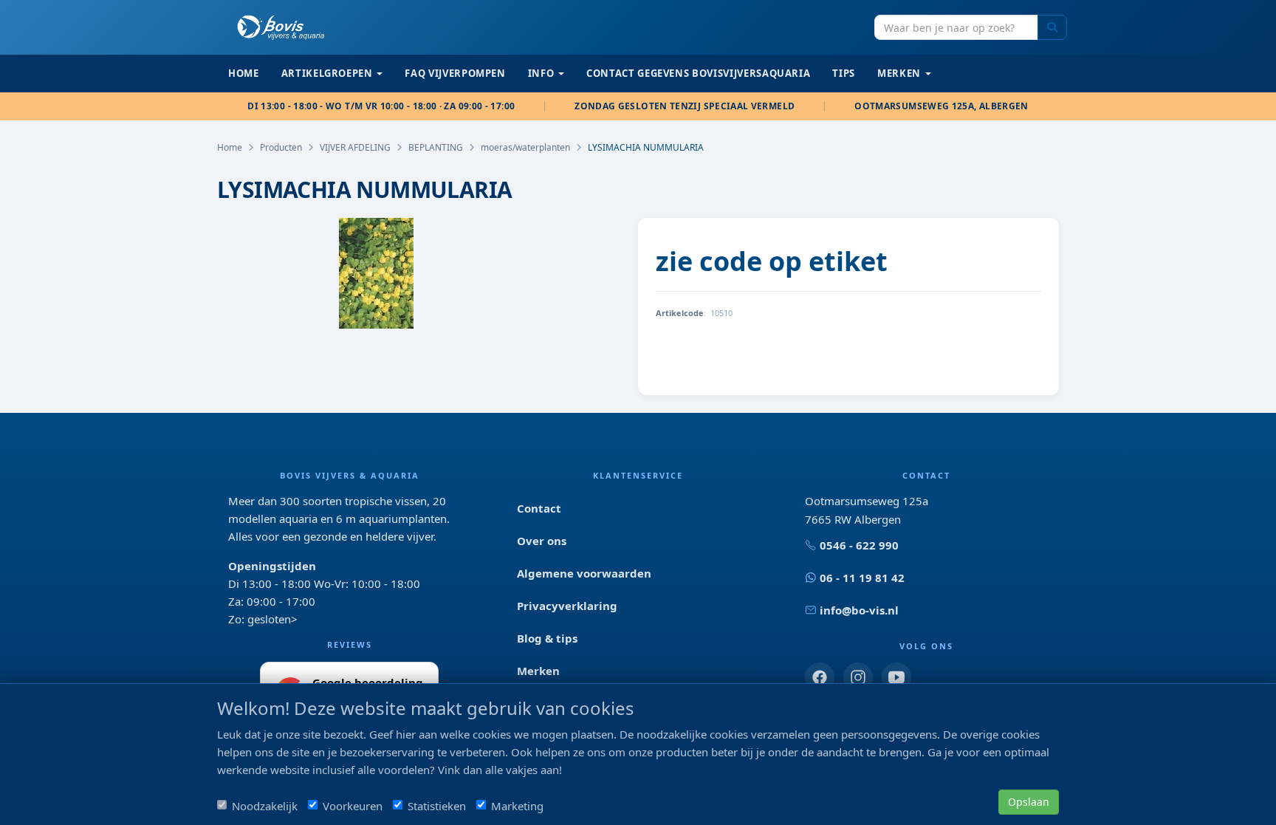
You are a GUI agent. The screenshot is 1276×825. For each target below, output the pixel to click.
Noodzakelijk (265, 805)
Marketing (517, 805)
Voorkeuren (353, 805)
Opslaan (1028, 802)
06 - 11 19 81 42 (862, 577)
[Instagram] (858, 677)
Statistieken (437, 805)
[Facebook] (819, 677)
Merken (538, 670)
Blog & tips (547, 638)
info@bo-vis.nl (859, 610)
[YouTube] (896, 677)
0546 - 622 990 (859, 545)
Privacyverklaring (567, 605)
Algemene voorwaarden (584, 573)
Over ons (541, 540)
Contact (539, 508)
